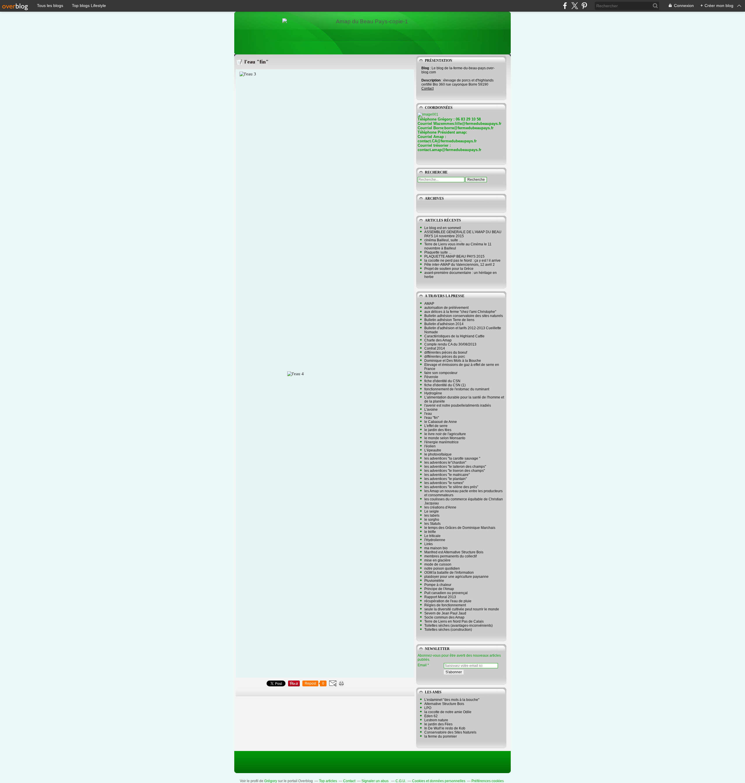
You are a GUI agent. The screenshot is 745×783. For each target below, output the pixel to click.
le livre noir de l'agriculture (445, 434)
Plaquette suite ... (437, 252)
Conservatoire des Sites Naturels (450, 732)
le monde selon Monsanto (444, 438)
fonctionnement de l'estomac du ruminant (456, 389)
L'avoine (431, 410)
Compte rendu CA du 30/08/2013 (450, 344)
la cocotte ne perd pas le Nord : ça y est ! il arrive (462, 260)
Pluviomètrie (434, 581)
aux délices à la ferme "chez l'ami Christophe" (460, 312)
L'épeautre (432, 450)
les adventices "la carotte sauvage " (452, 458)
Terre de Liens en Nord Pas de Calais (454, 621)
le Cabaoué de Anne (440, 422)
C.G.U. (400, 781)
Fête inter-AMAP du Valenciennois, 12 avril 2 (459, 265)
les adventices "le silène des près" (451, 487)
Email (422, 665)
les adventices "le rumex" (444, 483)
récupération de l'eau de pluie (447, 601)
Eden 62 (431, 716)
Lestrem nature (436, 720)
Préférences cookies (487, 781)
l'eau (428, 414)
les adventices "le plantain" (445, 479)
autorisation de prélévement (446, 308)
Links (428, 544)
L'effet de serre (436, 426)
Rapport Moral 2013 (440, 597)
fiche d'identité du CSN (442, 381)
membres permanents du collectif (450, 556)
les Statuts (432, 524)
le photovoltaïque (438, 454)
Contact (427, 88)
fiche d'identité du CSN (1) (445, 385)
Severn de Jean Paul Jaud (445, 613)
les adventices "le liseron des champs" (454, 471)
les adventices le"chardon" (445, 462)
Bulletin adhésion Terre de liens (449, 320)
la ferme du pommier (440, 736)
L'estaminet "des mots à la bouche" (451, 700)
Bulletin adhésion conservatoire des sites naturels (463, 316)
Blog (425, 68)
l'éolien (430, 446)
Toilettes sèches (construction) (448, 630)
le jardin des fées (437, 430)
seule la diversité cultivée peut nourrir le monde (461, 609)
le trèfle (430, 532)
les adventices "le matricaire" (447, 475)
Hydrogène (433, 393)
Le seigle (431, 511)
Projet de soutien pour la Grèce (448, 269)
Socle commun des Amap (444, 617)
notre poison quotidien (442, 568)
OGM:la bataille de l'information (449, 573)
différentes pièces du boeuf (445, 352)
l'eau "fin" (256, 62)
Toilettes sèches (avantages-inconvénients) (458, 625)
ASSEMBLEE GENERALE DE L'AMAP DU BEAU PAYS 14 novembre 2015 (462, 234)
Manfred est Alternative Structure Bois (453, 552)
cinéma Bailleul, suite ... (443, 240)
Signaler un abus (375, 781)
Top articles (328, 781)
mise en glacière (437, 560)
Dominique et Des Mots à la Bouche (452, 361)
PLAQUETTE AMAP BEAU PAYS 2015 (454, 256)
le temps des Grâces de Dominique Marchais (459, 528)
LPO (427, 708)
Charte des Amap (438, 340)
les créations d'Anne (440, 507)
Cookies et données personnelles (438, 781)
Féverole (431, 377)
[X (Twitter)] (574, 5)
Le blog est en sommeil (442, 228)
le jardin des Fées (438, 724)
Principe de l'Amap (439, 589)
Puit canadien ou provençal (446, 593)
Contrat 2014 (434, 348)
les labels (431, 515)
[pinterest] (584, 5)
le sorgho (431, 520)
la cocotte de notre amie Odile (447, 712)
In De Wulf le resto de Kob (444, 728)
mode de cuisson (437, 564)
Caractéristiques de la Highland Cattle (454, 336)
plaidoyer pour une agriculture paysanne (456, 577)
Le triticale (432, 536)
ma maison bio (436, 548)
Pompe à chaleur (437, 585)
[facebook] (565, 5)
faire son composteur (440, 373)
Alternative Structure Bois (444, 704)
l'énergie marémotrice (441, 442)
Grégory (270, 781)
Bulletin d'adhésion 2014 (444, 324)
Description (431, 80)
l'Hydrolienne (434, 540)
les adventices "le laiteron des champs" (455, 467)
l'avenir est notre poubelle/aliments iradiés (457, 405)
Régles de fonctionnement (445, 605)
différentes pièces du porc (444, 357)
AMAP (429, 304)
